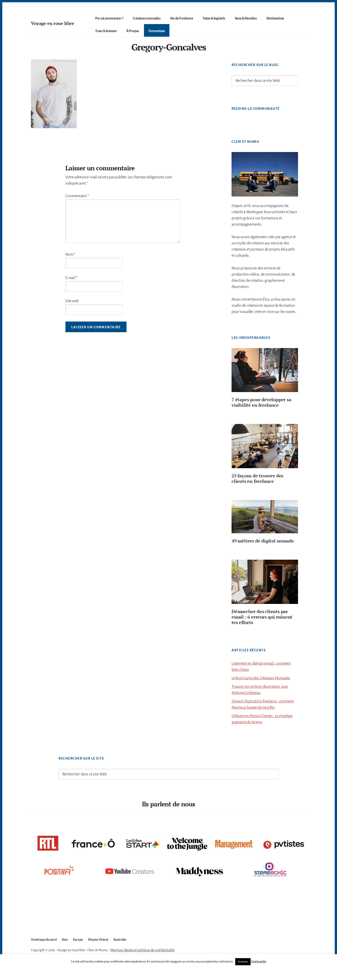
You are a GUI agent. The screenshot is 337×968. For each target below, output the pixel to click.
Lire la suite (258, 961)
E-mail (71, 278)
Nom (70, 254)
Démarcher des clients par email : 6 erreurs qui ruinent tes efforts (262, 616)
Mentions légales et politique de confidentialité (142, 950)
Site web (71, 301)
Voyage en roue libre (52, 23)
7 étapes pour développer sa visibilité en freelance (261, 402)
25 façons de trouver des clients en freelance (257, 478)
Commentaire (77, 196)
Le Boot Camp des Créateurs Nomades (261, 678)
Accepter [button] (243, 961)
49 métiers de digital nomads (262, 541)
